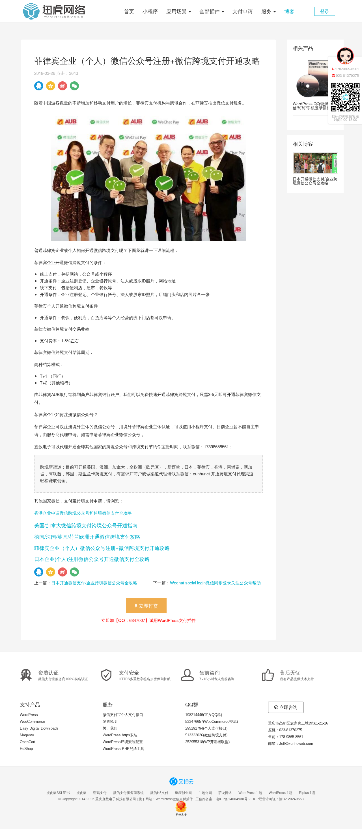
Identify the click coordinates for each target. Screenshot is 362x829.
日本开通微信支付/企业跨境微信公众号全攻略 (94, 583)
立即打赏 (147, 605)
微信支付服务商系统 (128, 792)
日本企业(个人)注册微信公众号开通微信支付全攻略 (92, 558)
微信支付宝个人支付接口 (123, 715)
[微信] (74, 85)
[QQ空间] (50, 85)
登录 (324, 11)
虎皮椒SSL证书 (58, 792)
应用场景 (177, 11)
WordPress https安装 (120, 735)
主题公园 (205, 792)
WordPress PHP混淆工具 (123, 749)
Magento (27, 735)
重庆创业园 (183, 792)
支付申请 (242, 11)
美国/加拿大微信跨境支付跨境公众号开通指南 (85, 525)
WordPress (29, 715)
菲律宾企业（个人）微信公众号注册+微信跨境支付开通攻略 (102, 547)
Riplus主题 (307, 792)
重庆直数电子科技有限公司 (115, 798)
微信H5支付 (159, 792)
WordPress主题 (250, 792)
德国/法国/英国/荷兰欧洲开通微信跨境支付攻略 (87, 536)
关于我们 (110, 728)
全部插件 (210, 11)
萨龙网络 (225, 792)
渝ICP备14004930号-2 (233, 798)
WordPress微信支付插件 (174, 798)
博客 (289, 11)
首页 (129, 11)
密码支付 (100, 792)
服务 (267, 11)
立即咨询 (288, 707)
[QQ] (38, 85)
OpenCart (27, 742)
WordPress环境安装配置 (123, 742)
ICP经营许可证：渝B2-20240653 (278, 798)
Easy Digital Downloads (39, 728)
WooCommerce (32, 721)
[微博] (62, 85)
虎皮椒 (81, 792)
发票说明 (110, 721)
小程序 (150, 11)
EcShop (26, 749)
